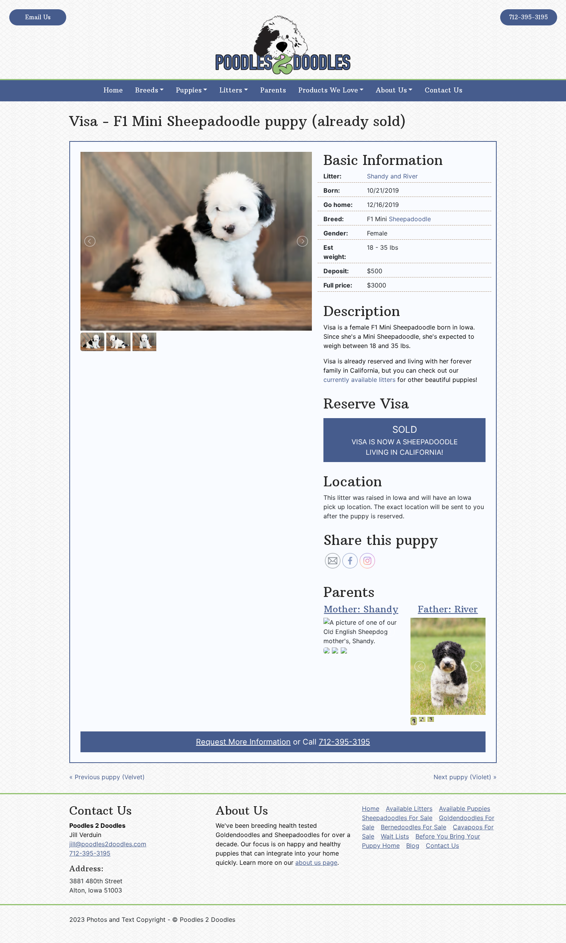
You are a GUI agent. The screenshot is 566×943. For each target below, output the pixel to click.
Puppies (189, 90)
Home (113, 90)
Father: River (448, 609)
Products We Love (328, 90)
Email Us (37, 17)
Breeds (146, 90)
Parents (273, 90)
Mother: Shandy (361, 609)
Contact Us (443, 90)
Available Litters (409, 808)
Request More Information (243, 741)
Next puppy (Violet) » (465, 777)
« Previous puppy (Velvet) (107, 777)
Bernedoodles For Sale (413, 827)
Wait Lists (395, 836)
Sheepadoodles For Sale (397, 818)
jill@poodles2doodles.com (107, 844)
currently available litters (359, 379)
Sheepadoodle (410, 219)
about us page (316, 862)
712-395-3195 (528, 17)
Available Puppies (464, 808)
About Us (391, 90)
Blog (412, 845)
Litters (230, 90)
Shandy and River (392, 176)
